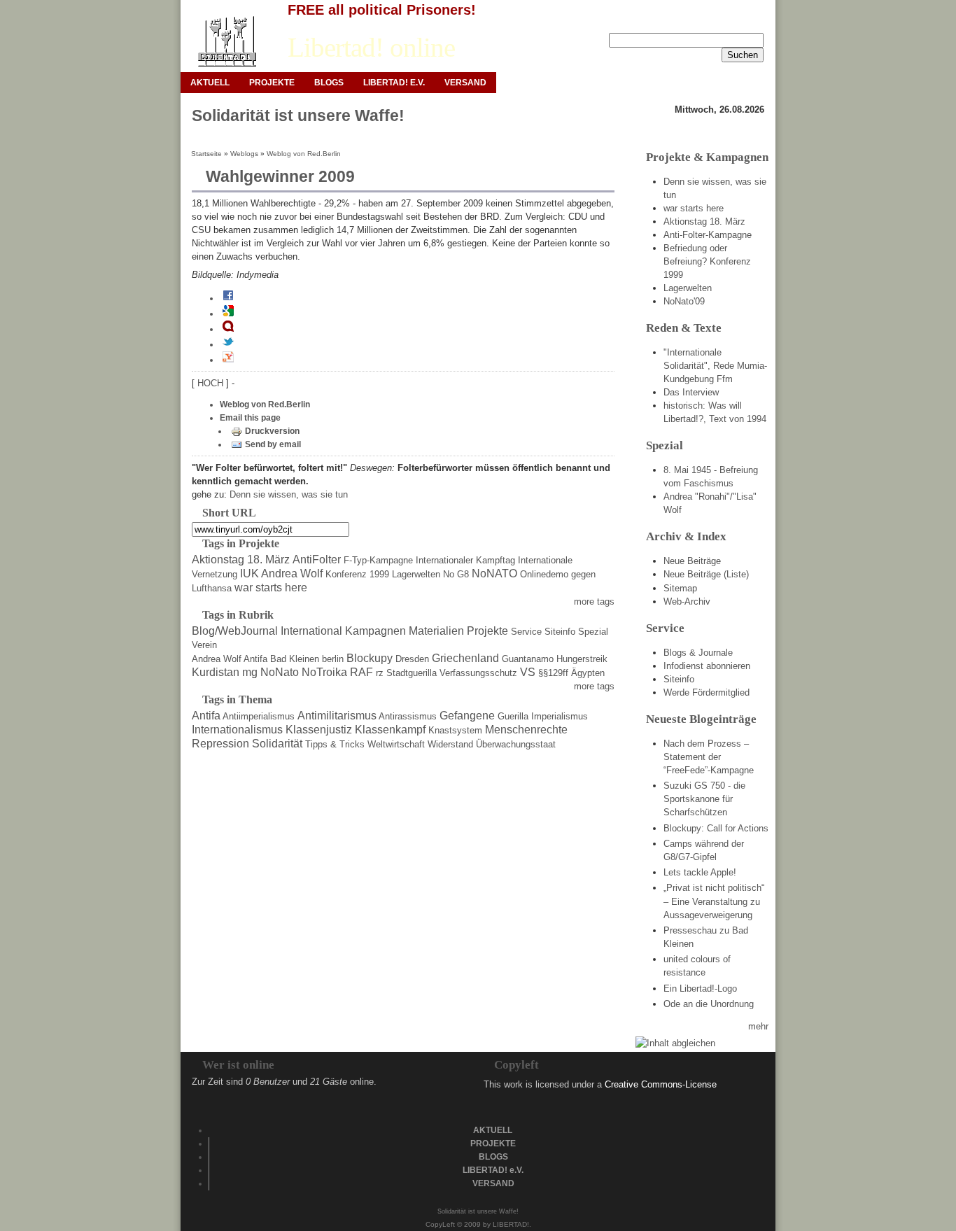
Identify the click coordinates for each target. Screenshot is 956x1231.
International (311, 631)
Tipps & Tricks (335, 744)
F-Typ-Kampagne (378, 560)
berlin (333, 659)
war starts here (270, 587)
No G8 (456, 574)
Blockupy (369, 658)
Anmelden (606, 22)
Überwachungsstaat (516, 744)
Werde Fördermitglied (706, 692)
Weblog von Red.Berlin (304, 153)
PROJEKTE (272, 82)
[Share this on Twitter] (228, 344)
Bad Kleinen (294, 659)
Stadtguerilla (411, 673)
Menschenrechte (526, 730)
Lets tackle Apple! (699, 872)
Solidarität (277, 744)
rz (380, 673)
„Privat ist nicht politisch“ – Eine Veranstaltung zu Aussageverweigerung (713, 901)
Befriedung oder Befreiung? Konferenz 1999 (707, 261)
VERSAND (465, 82)
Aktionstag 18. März (241, 559)
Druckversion (272, 431)
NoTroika (324, 672)
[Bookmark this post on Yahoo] (228, 360)
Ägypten (588, 673)
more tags (594, 601)
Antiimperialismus (259, 716)
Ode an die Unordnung (708, 1004)
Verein (204, 645)
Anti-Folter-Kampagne (707, 235)
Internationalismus (237, 730)
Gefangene (467, 716)
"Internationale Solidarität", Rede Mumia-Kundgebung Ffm (715, 365)
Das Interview (691, 392)
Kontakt (713, 22)
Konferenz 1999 (357, 574)
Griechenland (465, 658)
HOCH (211, 383)
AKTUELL (210, 82)
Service (526, 631)
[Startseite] (226, 41)
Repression (220, 744)
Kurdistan (215, 672)
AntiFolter (317, 559)
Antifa (255, 659)
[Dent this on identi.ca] (228, 329)
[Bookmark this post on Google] (228, 313)
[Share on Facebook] (228, 298)
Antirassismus (408, 716)
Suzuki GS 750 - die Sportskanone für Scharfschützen (704, 798)
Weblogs (244, 153)
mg (250, 672)
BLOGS (329, 82)
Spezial (593, 631)
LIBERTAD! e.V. (394, 82)
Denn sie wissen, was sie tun (289, 494)
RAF (361, 672)
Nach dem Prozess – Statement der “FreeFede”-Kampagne (708, 756)
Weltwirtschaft (396, 744)
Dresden (412, 659)
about (753, 22)
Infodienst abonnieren (706, 666)
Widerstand (450, 744)
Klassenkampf (390, 730)
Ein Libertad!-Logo (700, 988)
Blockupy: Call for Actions (715, 828)
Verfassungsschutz (478, 673)
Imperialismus (559, 716)
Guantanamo (528, 659)
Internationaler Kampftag (465, 560)
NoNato (279, 672)
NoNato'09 (684, 301)
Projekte (487, 631)
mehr (758, 1026)
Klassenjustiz (319, 730)
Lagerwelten (416, 574)
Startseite (206, 153)
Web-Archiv (686, 601)
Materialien (436, 631)
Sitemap (680, 588)
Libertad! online (371, 47)
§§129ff (553, 673)
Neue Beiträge (692, 561)
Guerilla (513, 716)
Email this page (250, 418)
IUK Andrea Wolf (281, 573)
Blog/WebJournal (235, 631)
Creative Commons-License (661, 1084)
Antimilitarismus (337, 716)
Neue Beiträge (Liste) (706, 574)
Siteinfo (559, 631)
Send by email (273, 444)
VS (527, 672)
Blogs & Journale (698, 652)
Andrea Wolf (216, 659)
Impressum (662, 22)
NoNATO (494, 573)
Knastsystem (455, 730)
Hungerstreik (581, 659)
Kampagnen (375, 631)
